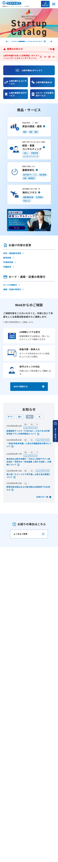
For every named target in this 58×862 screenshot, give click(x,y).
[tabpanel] (29, 457)
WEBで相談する (20, 386)
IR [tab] (39, 416)
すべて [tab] (10, 416)
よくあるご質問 (20, 534)
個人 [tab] (20, 416)
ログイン (45, 5)
